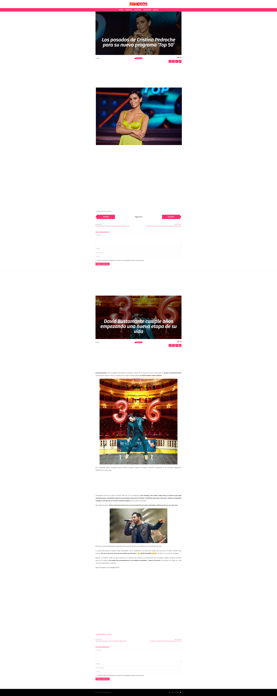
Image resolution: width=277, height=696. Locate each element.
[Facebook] (170, 61)
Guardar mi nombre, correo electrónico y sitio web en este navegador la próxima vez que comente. (120, 260)
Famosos (138, 58)
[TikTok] (175, 692)
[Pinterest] (176, 61)
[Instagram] (172, 692)
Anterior (106, 217)
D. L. (98, 58)
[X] (173, 61)
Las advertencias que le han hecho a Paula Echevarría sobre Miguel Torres (163, 226)
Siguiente (171, 217)
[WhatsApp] (180, 61)
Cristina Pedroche (100, 211)
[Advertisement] (138, 77)
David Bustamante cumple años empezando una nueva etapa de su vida (113, 226)
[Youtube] (180, 692)
